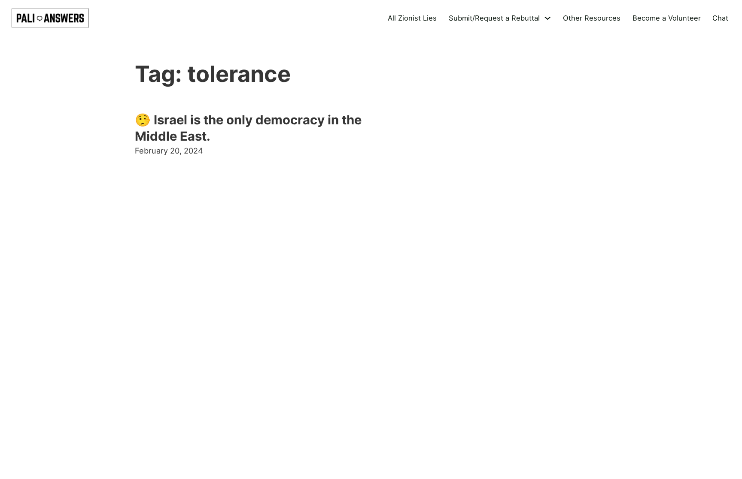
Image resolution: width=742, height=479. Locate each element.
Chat (720, 18)
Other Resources (591, 18)
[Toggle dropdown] (547, 18)
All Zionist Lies (412, 18)
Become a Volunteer (667, 18)
